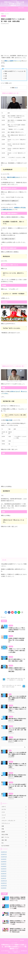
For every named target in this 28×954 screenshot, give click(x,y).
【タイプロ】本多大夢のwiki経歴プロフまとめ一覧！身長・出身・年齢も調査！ (17, 730)
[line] (19, 612)
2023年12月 (4, 880)
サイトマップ (16, 940)
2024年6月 (3, 866)
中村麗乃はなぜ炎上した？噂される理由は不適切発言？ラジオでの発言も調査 (16, 629)
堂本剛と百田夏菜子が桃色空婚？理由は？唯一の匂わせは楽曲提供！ (16, 640)
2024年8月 (3, 861)
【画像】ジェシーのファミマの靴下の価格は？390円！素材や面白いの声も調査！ (16, 650)
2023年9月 (3, 888)
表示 (16, 87)
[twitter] (6, 612)
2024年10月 (4, 856)
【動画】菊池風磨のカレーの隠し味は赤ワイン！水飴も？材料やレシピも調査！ (17, 709)
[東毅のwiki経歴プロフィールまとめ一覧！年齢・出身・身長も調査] (15, 612)
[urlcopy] (22, 612)
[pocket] (12, 612)
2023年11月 (4, 883)
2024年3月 (3, 873)
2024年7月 (3, 864)
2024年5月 (3, 868)
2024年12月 (4, 852)
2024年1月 (3, 878)
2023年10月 (4, 885)
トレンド (4, 617)
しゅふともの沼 (14, 942)
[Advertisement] (14, 39)
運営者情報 (22, 940)
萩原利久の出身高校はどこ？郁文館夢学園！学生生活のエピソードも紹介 (17, 922)
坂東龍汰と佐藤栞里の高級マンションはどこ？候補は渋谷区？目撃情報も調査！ (16, 669)
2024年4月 (3, 871)
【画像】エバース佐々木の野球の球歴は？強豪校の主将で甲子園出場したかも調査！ (17, 698)
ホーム (7, 7)
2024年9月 (3, 859)
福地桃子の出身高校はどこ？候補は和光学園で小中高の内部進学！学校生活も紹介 (17, 930)
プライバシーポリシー (8, 940)
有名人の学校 (21, 7)
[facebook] (9, 612)
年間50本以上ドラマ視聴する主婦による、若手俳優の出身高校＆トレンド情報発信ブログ (14, 3)
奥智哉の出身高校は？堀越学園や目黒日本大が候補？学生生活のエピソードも (17, 899)
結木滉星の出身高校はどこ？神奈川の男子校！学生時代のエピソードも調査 (17, 906)
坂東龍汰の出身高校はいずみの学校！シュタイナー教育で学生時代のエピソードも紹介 (17, 914)
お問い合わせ (7, 10)
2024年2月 (3, 876)
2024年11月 (4, 854)
